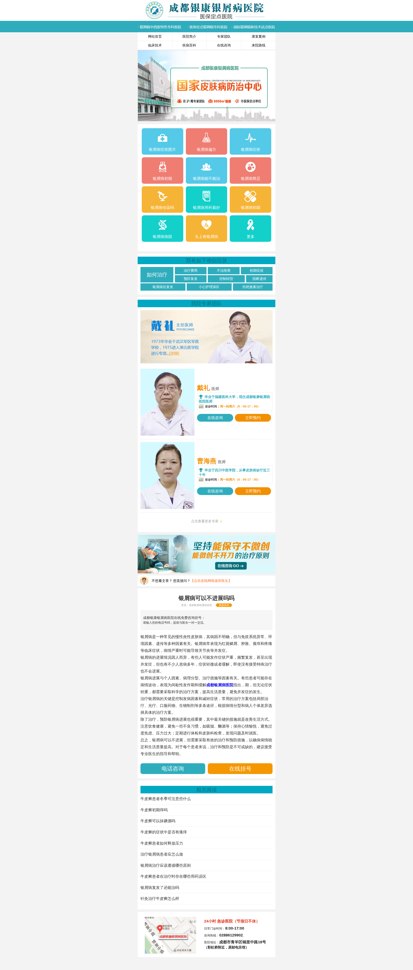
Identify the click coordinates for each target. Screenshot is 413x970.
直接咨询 (224, 605)
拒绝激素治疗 (252, 287)
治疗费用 (190, 270)
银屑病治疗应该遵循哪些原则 (165, 865)
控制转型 (226, 279)
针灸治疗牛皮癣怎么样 (159, 898)
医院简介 (189, 36)
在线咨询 (224, 45)
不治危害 (224, 270)
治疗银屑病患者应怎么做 (161, 854)
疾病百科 (189, 45)
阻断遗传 (259, 279)
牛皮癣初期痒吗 (154, 810)
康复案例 (258, 36)
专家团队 (224, 36)
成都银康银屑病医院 (200, 605)
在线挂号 (240, 768)
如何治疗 (157, 275)
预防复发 (190, 279)
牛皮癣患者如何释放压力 (161, 843)
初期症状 (257, 270)
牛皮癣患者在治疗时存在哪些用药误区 (173, 876)
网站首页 (155, 36)
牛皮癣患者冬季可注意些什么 (165, 799)
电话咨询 (173, 768)
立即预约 (253, 418)
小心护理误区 (209, 287)
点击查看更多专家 (206, 520)
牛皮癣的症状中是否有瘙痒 (163, 832)
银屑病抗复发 (163, 287)
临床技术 (155, 45)
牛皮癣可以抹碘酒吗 (157, 821)
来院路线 (258, 45)
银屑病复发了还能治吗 (159, 887)
